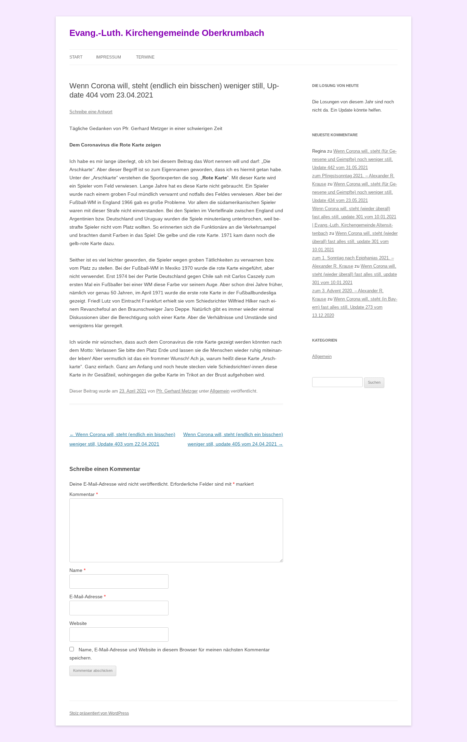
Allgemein (219, 391)
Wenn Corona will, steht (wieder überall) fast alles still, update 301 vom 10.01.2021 (355, 241)
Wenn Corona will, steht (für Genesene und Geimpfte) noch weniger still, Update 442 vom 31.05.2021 (354, 159)
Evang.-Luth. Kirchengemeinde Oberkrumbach (166, 33)
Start (75, 57)
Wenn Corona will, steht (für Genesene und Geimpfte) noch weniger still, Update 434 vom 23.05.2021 (354, 192)
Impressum (108, 57)
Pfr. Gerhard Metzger (177, 391)
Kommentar (83, 494)
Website (78, 623)
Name (77, 570)
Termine (145, 57)
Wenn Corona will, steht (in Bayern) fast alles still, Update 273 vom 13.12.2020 (354, 307)
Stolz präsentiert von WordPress (99, 713)
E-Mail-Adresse (87, 596)
